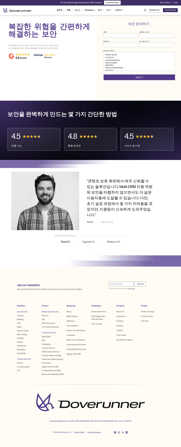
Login (176, 3)
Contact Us (154, 10)
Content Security (24, 359)
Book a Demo (165, 3)
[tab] (65, 241)
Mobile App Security (50, 312)
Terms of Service (94, 432)
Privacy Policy (79, 432)
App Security (22, 312)
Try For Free (170, 10)
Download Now (112, 3)
